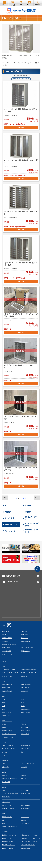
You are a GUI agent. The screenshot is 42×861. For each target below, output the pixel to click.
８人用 (3, 709)
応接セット (5, 763)
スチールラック (10, 531)
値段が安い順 (16, 78)
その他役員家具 (6, 782)
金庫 (3, 820)
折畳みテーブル (25, 749)
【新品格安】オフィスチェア (9, 835)
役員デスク (5, 775)
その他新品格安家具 (26, 848)
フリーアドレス (25, 687)
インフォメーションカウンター (10, 793)
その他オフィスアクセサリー (9, 826)
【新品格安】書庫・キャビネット (30, 841)
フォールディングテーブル (9, 749)
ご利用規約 (5, 641)
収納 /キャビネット (7, 721)
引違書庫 (28, 512)
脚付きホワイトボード (27, 805)
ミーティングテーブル (7, 745)
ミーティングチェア (7, 676)
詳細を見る (21, 127)
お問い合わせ (24, 634)
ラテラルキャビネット (32, 518)
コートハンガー (25, 823)
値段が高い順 (25, 78)
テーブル (4, 742)
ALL (6, 505)
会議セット (24, 752)
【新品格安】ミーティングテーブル (30, 838)
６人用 (23, 706)
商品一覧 (4, 661)
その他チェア (24, 676)
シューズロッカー (6, 712)
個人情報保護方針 (25, 641)
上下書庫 (28, 505)
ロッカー (4, 696)
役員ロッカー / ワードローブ (9, 778)
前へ (5, 498)
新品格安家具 (5, 832)
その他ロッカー (6, 715)
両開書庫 (8, 512)
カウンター (5, 787)
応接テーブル (5, 767)
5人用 (3, 706)
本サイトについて (6, 631)
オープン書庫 (9, 518)
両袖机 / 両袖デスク (26, 684)
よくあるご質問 (6, 647)
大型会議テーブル (25, 745)
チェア (3, 666)
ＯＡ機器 (23, 820)
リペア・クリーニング (7, 654)
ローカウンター (25, 790)
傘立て (3, 823)
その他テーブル (6, 755)
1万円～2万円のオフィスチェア (29, 669)
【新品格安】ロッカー (7, 841)
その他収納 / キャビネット (31, 531)
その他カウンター (25, 793)
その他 (3, 813)
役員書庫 (23, 775)
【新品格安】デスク (7, 838)
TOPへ (37, 569)
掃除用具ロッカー (25, 712)
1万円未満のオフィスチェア (9, 669)
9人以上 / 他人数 (25, 709)
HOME (3, 625)
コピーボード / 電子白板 (8, 808)
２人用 (23, 699)
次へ (36, 498)
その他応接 (24, 767)
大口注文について (25, 651)
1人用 (3, 699)
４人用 (23, 702)
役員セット (24, 778)
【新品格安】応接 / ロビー (28, 845)
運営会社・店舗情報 (7, 638)
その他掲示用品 (25, 808)
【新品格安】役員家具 (7, 848)
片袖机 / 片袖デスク (7, 684)
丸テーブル (5, 752)
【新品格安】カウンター (8, 845)
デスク (3, 681)
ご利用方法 (24, 631)
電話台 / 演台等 (6, 797)
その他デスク (24, 691)
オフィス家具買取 (6, 651)
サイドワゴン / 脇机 (7, 691)
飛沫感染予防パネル (7, 817)
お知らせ (4, 634)
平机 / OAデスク (6, 687)
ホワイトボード (6, 802)
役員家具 (4, 772)
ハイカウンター (6, 790)
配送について (24, 638)
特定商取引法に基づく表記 (9, 644)
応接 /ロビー (5, 760)
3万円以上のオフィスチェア (28, 673)
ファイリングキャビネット (32, 524)
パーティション (25, 817)
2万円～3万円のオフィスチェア (10, 673)
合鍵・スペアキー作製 (27, 647)
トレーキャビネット (12, 524)
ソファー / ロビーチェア (27, 763)
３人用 (3, 702)
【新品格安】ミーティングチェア (30, 835)
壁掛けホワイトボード (7, 805)
